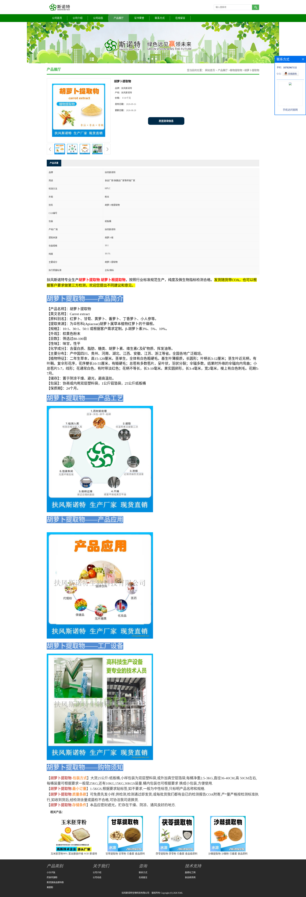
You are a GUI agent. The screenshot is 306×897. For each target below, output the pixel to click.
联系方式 (160, 18)
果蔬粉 (50, 887)
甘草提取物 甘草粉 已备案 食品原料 (125, 853)
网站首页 (210, 70)
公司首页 (57, 18)
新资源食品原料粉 (55, 882)
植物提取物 (236, 70)
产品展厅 (119, 18)
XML (180, 893)
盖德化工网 (190, 872)
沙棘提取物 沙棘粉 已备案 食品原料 (228, 853)
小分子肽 (51, 872)
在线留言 (180, 18)
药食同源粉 (52, 877)
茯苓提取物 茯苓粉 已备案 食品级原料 (176, 853)
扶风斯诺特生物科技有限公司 (135, 893)
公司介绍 (78, 18)
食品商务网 (190, 877)
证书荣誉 (139, 18)
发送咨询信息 (166, 121)
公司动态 (98, 18)
